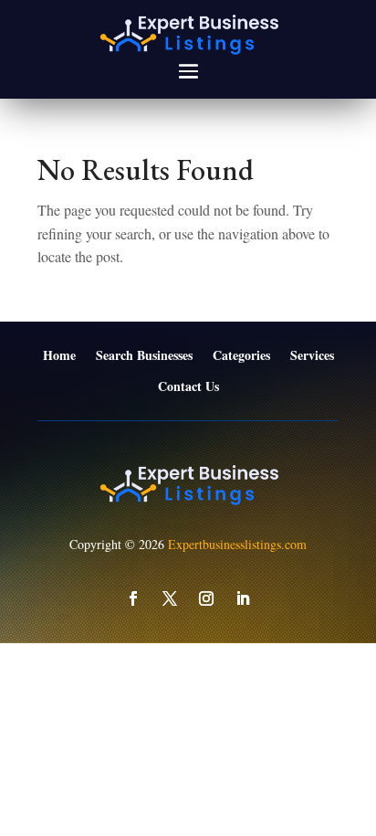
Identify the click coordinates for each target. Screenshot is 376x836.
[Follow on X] (169, 598)
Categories (241, 356)
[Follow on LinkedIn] (242, 598)
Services (312, 356)
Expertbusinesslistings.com (237, 544)
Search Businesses (144, 356)
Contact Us (188, 387)
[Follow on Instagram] (206, 598)
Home (59, 356)
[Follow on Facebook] (133, 598)
